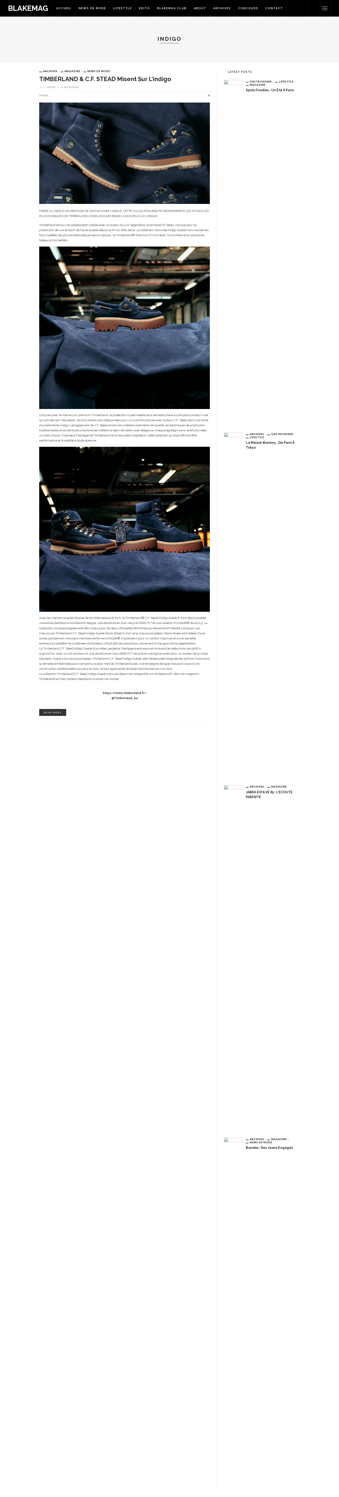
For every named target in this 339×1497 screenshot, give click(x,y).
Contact (274, 8)
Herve (51, 87)
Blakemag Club (172, 8)
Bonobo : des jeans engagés (269, 1148)
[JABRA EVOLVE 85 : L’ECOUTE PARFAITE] (233, 957)
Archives (222, 8)
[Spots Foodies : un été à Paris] (233, 252)
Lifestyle (122, 8)
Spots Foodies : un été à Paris (270, 90)
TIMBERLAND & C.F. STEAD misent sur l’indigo (105, 79)
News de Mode (92, 8)
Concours (248, 8)
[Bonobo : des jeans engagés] (233, 1310)
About (200, 8)
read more (53, 712)
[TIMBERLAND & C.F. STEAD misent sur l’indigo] (124, 153)
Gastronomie (261, 81)
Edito (144, 8)
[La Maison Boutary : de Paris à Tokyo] (233, 605)
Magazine (72, 71)
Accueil (63, 8)
